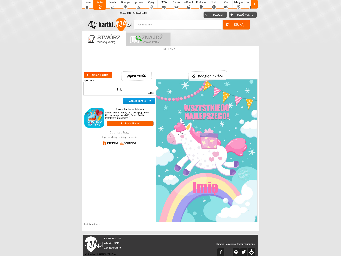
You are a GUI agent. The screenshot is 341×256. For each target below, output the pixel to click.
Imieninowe (112, 143)
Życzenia (138, 2)
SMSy (164, 2)
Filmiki (213, 2)
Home (88, 2)
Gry (226, 2)
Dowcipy (125, 2)
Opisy (151, 2)
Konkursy (201, 2)
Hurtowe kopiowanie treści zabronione (235, 244)
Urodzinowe (130, 143)
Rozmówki (251, 2)
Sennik (176, 2)
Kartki (100, 2)
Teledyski (238, 2)
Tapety (112, 2)
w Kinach (188, 2)
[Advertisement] (170, 59)
